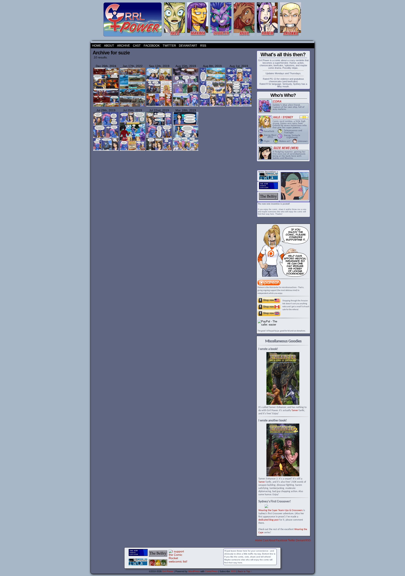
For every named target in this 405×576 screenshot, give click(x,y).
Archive (123, 45)
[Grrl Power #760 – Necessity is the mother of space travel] (212, 106)
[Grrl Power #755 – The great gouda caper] (159, 150)
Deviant (300, 540)
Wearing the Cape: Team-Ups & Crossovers (280, 510)
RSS (203, 45)
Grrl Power (167, 571)
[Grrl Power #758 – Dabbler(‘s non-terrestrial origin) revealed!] (238, 106)
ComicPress (211, 571)
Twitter (169, 45)
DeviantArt (188, 45)
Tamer (295, 410)
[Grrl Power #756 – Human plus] (132, 150)
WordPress (194, 571)
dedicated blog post (268, 520)
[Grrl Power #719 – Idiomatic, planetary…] (185, 150)
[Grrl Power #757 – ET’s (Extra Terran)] (106, 150)
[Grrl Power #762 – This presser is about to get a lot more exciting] (185, 106)
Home (96, 45)
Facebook (152, 45)
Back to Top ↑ (245, 571)
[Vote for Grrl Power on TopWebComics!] (268, 178)
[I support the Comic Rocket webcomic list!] (178, 561)
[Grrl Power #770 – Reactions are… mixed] (159, 106)
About (109, 45)
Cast (137, 45)
